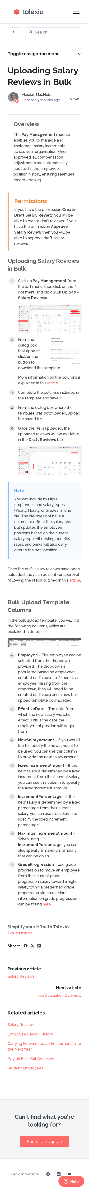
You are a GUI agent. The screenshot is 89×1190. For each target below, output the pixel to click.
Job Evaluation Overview (59, 995)
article (52, 383)
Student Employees (25, 1068)
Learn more (20, 932)
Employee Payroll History (30, 1034)
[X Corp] (32, 946)
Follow (73, 99)
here (47, 904)
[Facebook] (26, 946)
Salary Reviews (21, 976)
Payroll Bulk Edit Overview (31, 1058)
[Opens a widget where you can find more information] (71, 1182)
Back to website (25, 1174)
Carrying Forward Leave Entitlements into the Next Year (44, 1046)
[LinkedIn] (39, 946)
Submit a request (44, 1141)
